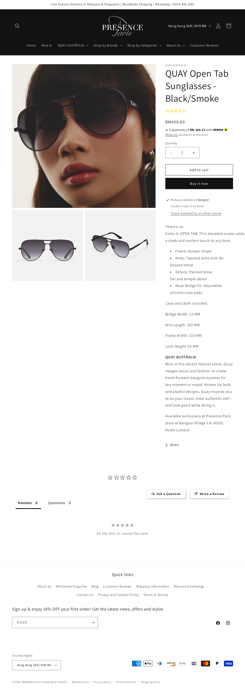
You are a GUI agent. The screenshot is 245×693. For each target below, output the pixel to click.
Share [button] (174, 445)
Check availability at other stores (196, 213)
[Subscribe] (92, 622)
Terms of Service (155, 595)
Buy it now (199, 183)
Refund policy (80, 682)
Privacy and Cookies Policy (118, 595)
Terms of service (126, 682)
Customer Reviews (117, 586)
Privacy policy (102, 682)
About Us (44, 586)
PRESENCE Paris (32, 682)
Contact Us (85, 595)
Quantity (171, 143)
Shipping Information (152, 586)
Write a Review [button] (212, 494)
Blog (95, 586)
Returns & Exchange (189, 586)
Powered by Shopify (55, 682)
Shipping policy (151, 682)
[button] (17, 26)
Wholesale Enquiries (71, 586)
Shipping (171, 134)
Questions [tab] (56, 503)
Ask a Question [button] (169, 494)
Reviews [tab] (25, 503)
